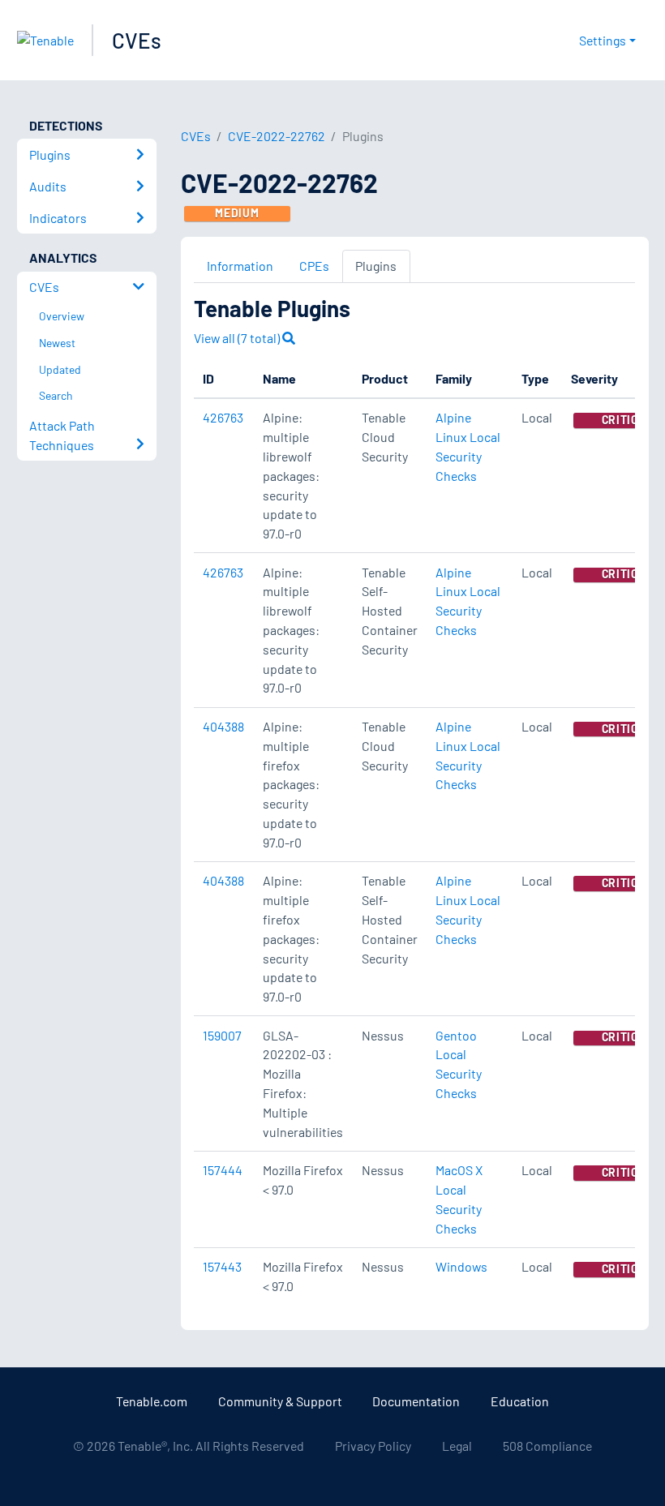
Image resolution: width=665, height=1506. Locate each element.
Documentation (416, 1401)
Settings (602, 40)
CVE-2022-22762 (276, 136)
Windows (461, 1266)
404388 (223, 726)
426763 (223, 417)
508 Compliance (547, 1445)
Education (520, 1401)
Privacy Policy (373, 1445)
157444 (222, 1170)
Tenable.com (151, 1401)
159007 (222, 1035)
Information (240, 265)
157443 (222, 1266)
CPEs (314, 265)
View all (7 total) (238, 337)
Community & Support (280, 1401)
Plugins (376, 265)
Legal (457, 1445)
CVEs (136, 40)
